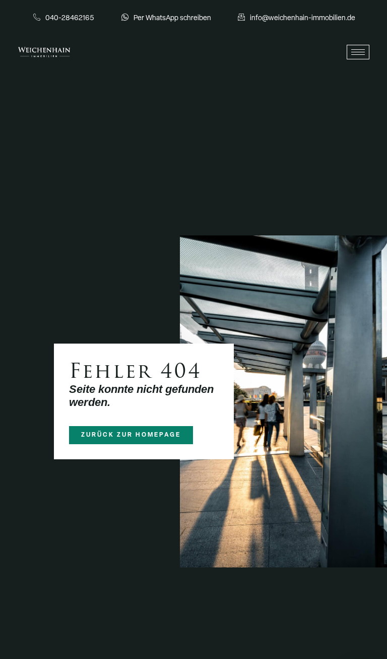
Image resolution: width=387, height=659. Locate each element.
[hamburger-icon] (358, 52)
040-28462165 (69, 18)
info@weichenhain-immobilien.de (302, 18)
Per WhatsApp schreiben (172, 18)
